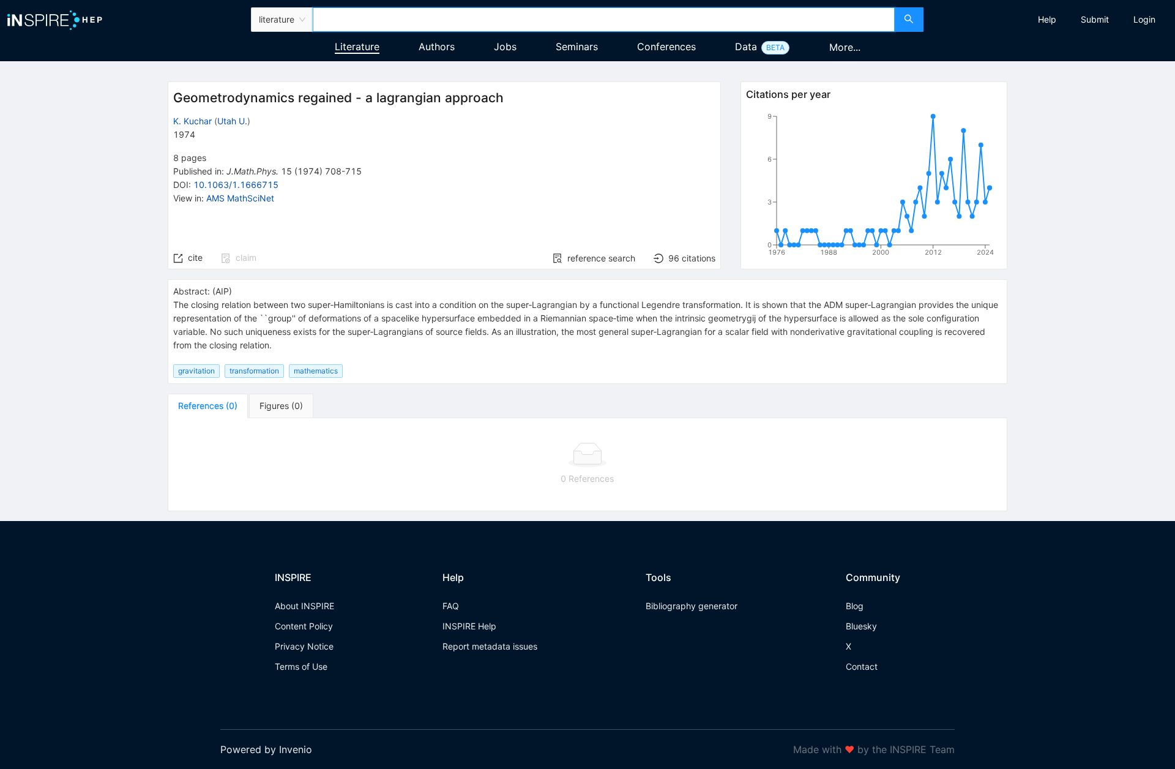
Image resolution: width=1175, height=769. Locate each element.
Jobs (505, 46)
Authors (437, 46)
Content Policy (304, 626)
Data (746, 46)
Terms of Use (301, 666)
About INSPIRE (304, 606)
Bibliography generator (691, 606)
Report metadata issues (489, 646)
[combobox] (603, 19)
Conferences (666, 46)
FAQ (450, 606)
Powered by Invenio (266, 749)
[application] (874, 186)
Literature (357, 46)
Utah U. (232, 121)
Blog (855, 606)
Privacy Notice (304, 646)
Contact (862, 666)
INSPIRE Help (469, 626)
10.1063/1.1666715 (235, 184)
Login (1144, 19)
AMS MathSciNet (240, 198)
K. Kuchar (192, 121)
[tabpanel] (587, 464)
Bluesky (861, 626)
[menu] (1051, 19)
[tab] (207, 406)
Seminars (577, 46)
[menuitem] (1047, 19)
